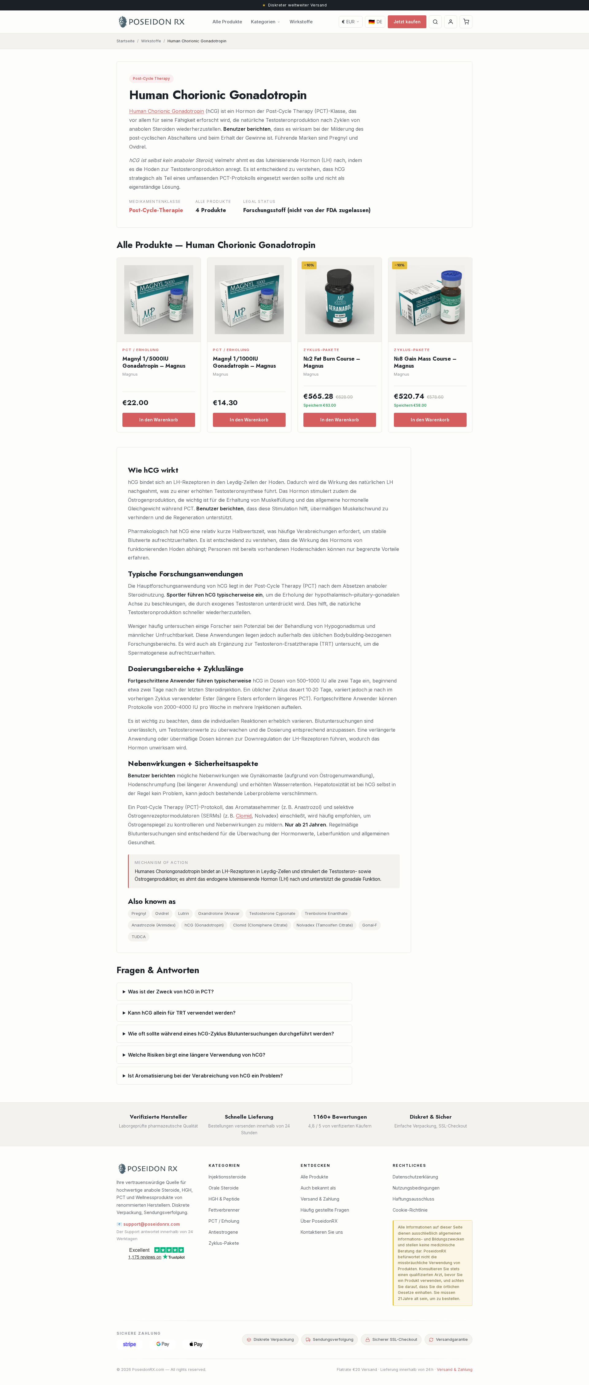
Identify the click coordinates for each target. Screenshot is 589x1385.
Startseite (126, 41)
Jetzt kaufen (407, 21)
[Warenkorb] (466, 21)
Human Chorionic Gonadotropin (166, 111)
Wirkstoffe (301, 22)
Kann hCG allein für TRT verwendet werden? (182, 1013)
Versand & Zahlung (320, 1198)
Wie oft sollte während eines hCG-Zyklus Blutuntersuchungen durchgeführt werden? (231, 1034)
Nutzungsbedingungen (416, 1187)
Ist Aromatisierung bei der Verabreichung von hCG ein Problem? (205, 1076)
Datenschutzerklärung (415, 1176)
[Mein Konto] (450, 21)
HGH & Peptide (224, 1198)
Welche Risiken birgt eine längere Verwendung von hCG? (196, 1055)
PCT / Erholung (224, 1221)
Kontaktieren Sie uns (322, 1232)
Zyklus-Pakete (224, 1243)
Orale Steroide (224, 1187)
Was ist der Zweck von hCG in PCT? (171, 991)
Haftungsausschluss (413, 1198)
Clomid (244, 816)
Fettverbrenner (224, 1210)
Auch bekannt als (318, 1187)
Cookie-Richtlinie (410, 1210)
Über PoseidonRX (319, 1221)
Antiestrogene (223, 1232)
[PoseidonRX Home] (152, 22)
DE (375, 22)
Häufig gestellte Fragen (325, 1210)
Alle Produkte (227, 22)
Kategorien (263, 22)
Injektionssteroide (227, 1176)
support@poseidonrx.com (151, 1224)
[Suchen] (435, 21)
